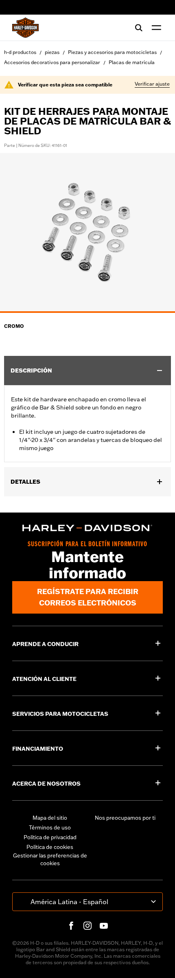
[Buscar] (139, 27)
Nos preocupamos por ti (125, 817)
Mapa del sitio (50, 817)
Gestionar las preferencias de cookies (50, 859)
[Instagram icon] (87, 926)
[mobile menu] (155, 28)
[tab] (87, 312)
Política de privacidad (50, 837)
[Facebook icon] (71, 926)
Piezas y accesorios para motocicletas (112, 52)
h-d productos (20, 52)
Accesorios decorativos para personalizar (52, 62)
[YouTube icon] (104, 926)
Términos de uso (50, 827)
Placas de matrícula (132, 62)
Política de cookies (49, 847)
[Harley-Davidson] (87, 528)
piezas (52, 52)
